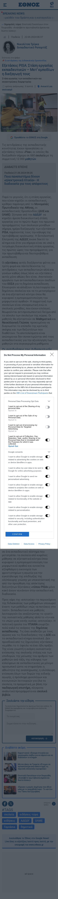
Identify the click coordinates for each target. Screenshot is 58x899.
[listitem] (29, 401)
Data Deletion (14, 544)
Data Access (29, 544)
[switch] (47, 407)
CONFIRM (17, 534)
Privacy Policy (44, 544)
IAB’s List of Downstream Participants (32, 393)
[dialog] (29, 449)
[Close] (52, 355)
